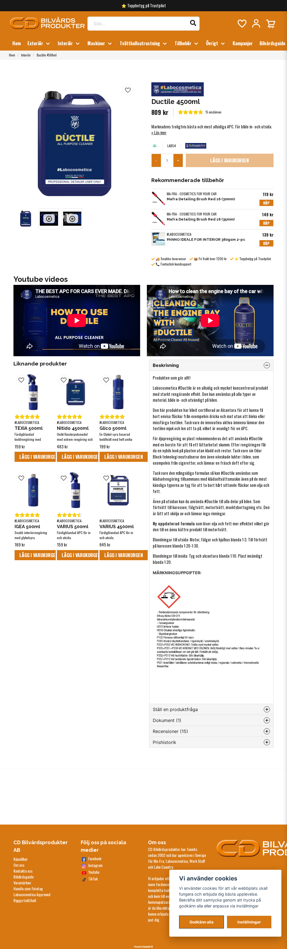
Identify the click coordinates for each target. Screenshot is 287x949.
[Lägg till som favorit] (241, 23)
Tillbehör (183, 43)
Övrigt (212, 43)
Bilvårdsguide (272, 43)
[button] (128, 90)
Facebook (94, 858)
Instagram (95, 865)
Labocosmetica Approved (31, 894)
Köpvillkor (20, 859)
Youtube (93, 872)
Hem (16, 43)
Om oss (18, 865)
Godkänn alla (201, 922)
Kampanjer (243, 43)
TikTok (93, 879)
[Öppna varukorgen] (270, 23)
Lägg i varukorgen (38, 456)
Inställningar (249, 922)
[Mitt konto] (256, 23)
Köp (266, 203)
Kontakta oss (23, 871)
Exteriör (35, 43)
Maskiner (96, 43)
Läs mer (160, 132)
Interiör (65, 43)
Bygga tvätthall (24, 900)
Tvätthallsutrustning (140, 43)
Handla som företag (28, 888)
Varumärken (22, 883)
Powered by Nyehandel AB (143, 946)
